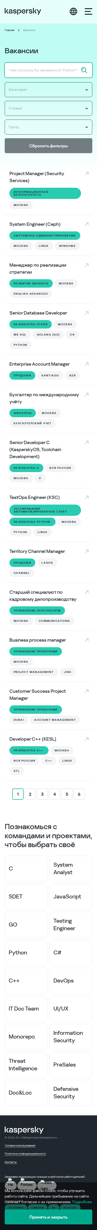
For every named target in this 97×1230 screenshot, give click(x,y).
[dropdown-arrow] (86, 89)
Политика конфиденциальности (25, 1153)
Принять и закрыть (48, 1217)
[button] (48, 89)
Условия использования (20, 1145)
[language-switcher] (73, 11)
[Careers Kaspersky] (23, 11)
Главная (9, 30)
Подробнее (82, 1202)
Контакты (11, 1162)
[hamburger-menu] (88, 11)
